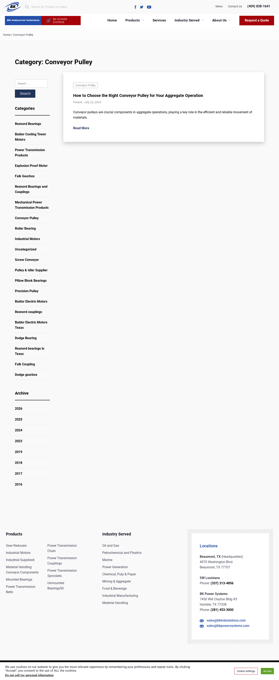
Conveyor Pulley (27, 218)
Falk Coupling (25, 364)
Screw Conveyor (27, 260)
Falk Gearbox (25, 176)
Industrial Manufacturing (120, 596)
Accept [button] (267, 671)
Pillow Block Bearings (31, 281)
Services (159, 20)
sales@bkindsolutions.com (226, 620)
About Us (219, 20)
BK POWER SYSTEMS (60, 21)
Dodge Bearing (26, 338)
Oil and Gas (110, 546)
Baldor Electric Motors (31, 301)
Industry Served (187, 20)
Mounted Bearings (19, 579)
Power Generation (115, 567)
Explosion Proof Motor (31, 166)
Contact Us (235, 6)
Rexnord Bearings (28, 124)
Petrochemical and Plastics (122, 553)
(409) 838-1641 (258, 6)
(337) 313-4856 (222, 583)
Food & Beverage (114, 588)
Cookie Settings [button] (246, 671)
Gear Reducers (16, 546)
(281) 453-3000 (222, 610)
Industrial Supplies (20, 560)
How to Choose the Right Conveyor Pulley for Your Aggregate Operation (138, 95)
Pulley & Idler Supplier (31, 270)
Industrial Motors (27, 239)
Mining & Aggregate (116, 581)
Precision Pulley (26, 291)
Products (132, 20)
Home (112, 20)
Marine (107, 560)
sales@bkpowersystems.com (228, 626)
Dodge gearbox (26, 375)
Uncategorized (25, 249)
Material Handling (115, 603)
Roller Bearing (25, 228)
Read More (81, 128)
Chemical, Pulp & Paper (119, 574)
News (219, 6)
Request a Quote (257, 20)
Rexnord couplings (28, 312)
